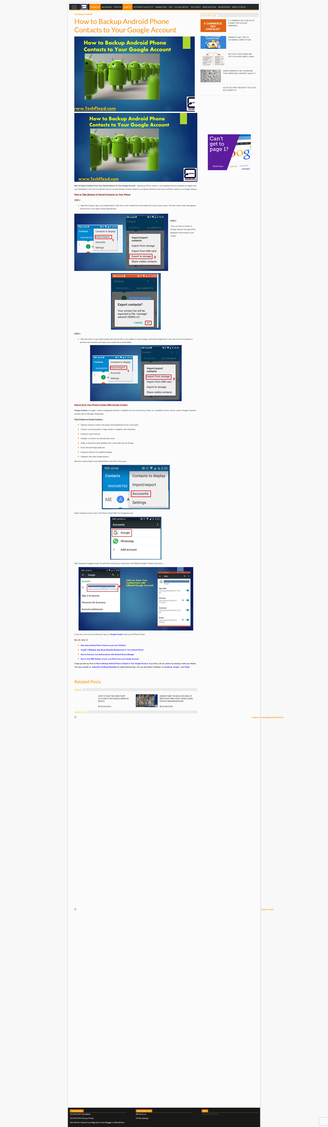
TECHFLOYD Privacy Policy (82, 1118)
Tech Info (195, 7)
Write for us (238, 7)
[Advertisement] (229, 114)
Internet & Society (143, 7)
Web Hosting (209, 7)
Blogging (107, 7)
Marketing (161, 7)
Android (95, 7)
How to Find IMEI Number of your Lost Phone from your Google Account (110, 659)
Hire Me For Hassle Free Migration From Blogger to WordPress (97, 1122)
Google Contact (116, 634)
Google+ (176, 667)
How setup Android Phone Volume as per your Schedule (103, 645)
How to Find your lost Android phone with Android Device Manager (107, 654)
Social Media (181, 7)
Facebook (168, 667)
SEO (171, 7)
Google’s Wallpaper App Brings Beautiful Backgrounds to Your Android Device (112, 650)
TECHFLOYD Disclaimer (80, 1114)
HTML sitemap (142, 1118)
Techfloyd (79, 14)
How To (127, 7)
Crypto (117, 7)
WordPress (224, 7)
